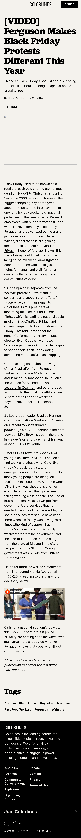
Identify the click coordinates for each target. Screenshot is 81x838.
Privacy (35, 779)
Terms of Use (39, 785)
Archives (11, 773)
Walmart (58, 709)
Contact (35, 773)
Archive (10, 703)
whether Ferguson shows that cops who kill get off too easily (32, 646)
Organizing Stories (13, 797)
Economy (63, 703)
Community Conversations (15, 781)
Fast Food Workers (18, 709)
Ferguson (41, 709)
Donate (69, 4)
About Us (11, 768)
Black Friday (28, 703)
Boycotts (46, 703)
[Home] (40, 4)
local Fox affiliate (42, 392)
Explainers (12, 789)
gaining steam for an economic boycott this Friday (30, 245)
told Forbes (30, 331)
